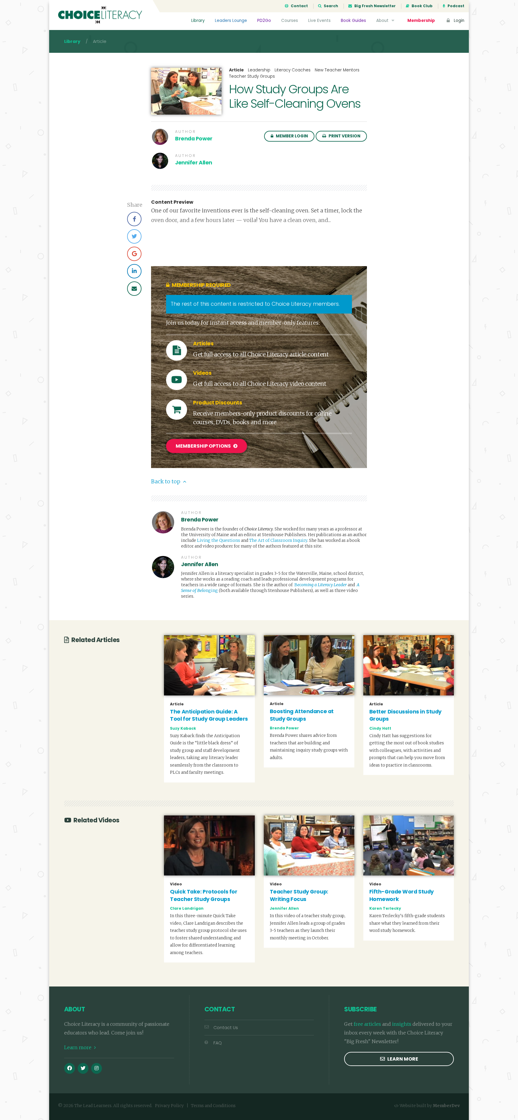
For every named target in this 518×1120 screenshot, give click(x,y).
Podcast (455, 6)
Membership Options (204, 446)
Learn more (78, 1047)
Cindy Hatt (380, 728)
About (383, 20)
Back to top (166, 481)
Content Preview (172, 202)
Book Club (422, 6)
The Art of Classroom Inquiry (278, 540)
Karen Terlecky (385, 908)
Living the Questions (218, 540)
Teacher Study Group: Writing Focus (299, 895)
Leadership (259, 70)
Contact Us (225, 1028)
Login (458, 20)
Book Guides (353, 20)
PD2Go (264, 20)
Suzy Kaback (183, 728)
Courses (289, 20)
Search (330, 6)
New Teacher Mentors (337, 70)
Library (198, 20)
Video (176, 884)
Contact (299, 6)
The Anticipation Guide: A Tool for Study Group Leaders (209, 715)
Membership (421, 20)
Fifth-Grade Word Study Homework (401, 895)
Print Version (344, 136)
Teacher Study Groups (252, 76)
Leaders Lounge (231, 20)
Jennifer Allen (193, 162)
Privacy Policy (169, 1105)
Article (236, 70)
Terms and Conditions (213, 1105)
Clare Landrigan (187, 908)
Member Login (291, 136)
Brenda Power (194, 138)
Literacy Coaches (293, 70)
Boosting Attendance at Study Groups (302, 715)
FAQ (217, 1043)
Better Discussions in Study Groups (405, 715)
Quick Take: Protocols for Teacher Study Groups (203, 895)
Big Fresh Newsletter (374, 6)
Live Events (319, 20)
